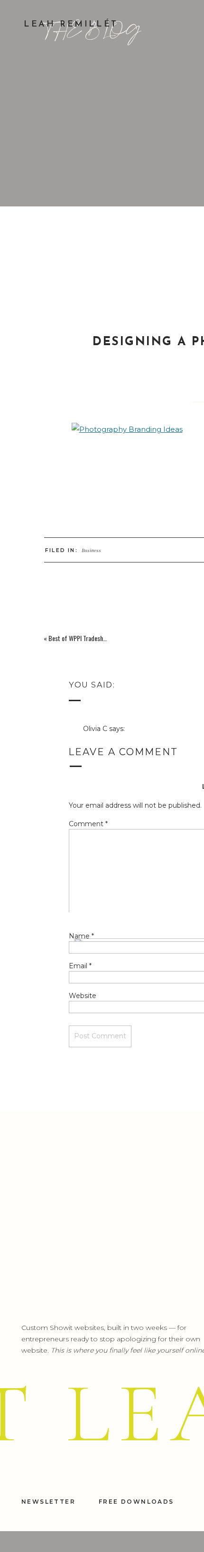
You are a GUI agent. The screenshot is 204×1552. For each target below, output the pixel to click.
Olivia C (95, 728)
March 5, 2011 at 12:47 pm (125, 740)
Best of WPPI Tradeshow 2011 (85, 638)
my (93, 1279)
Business (91, 550)
